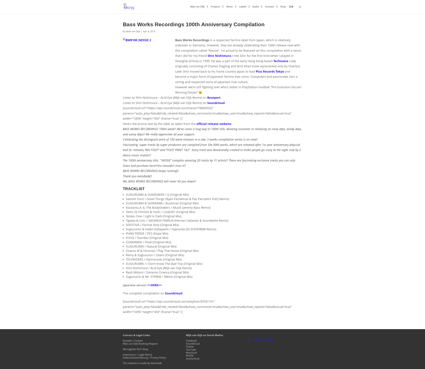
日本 (291, 6)
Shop (283, 6)
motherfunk (193, 358)
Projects (215, 6)
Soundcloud (193, 343)
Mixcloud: (191, 352)
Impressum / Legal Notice (137, 354)
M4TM (189, 355)
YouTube (191, 349)
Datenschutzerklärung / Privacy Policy (144, 357)
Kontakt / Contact (133, 340)
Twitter (190, 346)
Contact (269, 6)
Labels (242, 6)
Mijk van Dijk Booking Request (140, 343)
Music (229, 6)
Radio (256, 6)
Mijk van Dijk (197, 6)
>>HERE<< (154, 285)
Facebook (191, 340)
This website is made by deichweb (142, 363)
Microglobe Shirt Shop (135, 349)
